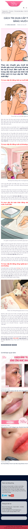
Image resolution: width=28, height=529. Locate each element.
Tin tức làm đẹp (18, 11)
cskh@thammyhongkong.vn (13, 510)
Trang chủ (5, 11)
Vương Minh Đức (11, 24)
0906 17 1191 (16, 511)
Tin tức (11, 11)
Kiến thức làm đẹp (6, 344)
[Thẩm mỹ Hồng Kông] (14, 4)
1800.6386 (16, 338)
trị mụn (14, 344)
